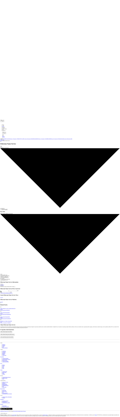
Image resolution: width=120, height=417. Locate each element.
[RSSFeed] (3, 412)
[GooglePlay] (9, 409)
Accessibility (4, 351)
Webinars (3, 397)
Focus (3, 368)
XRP (3, 386)
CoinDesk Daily (4, 371)
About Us (3, 344)
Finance (3, 365)
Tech (3, 366)
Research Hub (4, 405)
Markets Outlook (4, 378)
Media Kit (3, 353)
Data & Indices (2, 388)
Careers (3, 346)
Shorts (3, 373)
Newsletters (2, 356)
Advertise (3, 352)
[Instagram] (4, 412)
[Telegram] (9, 412)
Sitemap (3, 354)
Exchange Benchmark (5, 406)
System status (4, 355)
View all (1, 297)
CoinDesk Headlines (5, 358)
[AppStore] (3, 409)
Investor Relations (5, 347)
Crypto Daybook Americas (6, 359)
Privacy (3, 411)
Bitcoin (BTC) (4, 383)
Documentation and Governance (7, 393)
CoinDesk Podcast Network (6, 377)
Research (1, 404)
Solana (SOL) (4, 387)
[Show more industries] (14, 286)
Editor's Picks (4, 372)
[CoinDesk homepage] (3, 341)
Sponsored (2, 399)
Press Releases (4, 401)
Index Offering (4, 391)
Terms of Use (6, 411)
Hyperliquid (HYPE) (5, 385)
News (1, 363)
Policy (3, 367)
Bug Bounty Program (22, 411)
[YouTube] (5, 412)
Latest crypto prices (5, 382)
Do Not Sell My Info (16, 411)
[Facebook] (1, 412)
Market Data (4, 390)
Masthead (3, 345)
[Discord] (8, 412)
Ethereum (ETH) (4, 384)
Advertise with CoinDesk (6, 402)
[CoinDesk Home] (3, 123)
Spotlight (3, 374)
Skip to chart (2, 139)
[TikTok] (7, 412)
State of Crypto (4, 360)
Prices (1, 140)
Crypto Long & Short (5, 361)
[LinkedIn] (2, 412)
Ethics (1, 411)
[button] (61, 129)
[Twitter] (0, 412)
